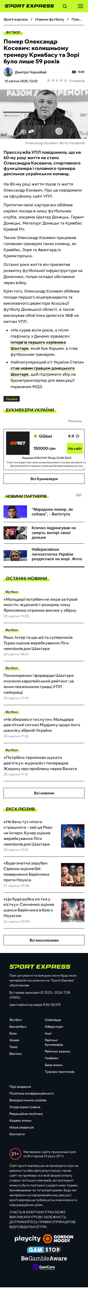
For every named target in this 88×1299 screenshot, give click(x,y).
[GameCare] (44, 1267)
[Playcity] (28, 1239)
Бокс (13, 1033)
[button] (65, 7)
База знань (53, 1065)
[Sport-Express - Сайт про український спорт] (27, 6)
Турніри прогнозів (59, 1072)
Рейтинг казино (57, 1051)
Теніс (13, 1047)
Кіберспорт (54, 1026)
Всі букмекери (44, 478)
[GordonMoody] (58, 1239)
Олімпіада (53, 1020)
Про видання (20, 1087)
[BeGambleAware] (44, 1259)
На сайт (75, 448)
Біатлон (15, 1054)
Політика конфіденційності (31, 1093)
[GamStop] (44, 1250)
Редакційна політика (26, 1114)
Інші (48, 1033)
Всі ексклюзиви (44, 940)
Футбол (13, 32)
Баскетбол (17, 1026)
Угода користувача (24, 1107)
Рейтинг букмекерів (54, 1042)
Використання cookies (27, 1100)
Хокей (14, 1040)
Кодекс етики (20, 1120)
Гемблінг (52, 1058)
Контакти (17, 1134)
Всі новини (44, 793)
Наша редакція (21, 1127)
